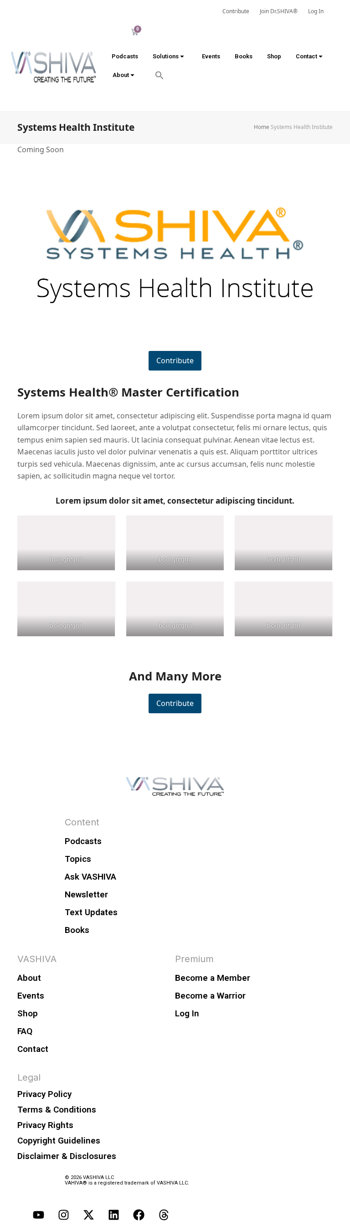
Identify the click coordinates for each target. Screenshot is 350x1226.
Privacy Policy (44, 1094)
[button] (159, 75)
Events (211, 56)
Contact (306, 56)
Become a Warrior (210, 995)
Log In (187, 1013)
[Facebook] (138, 1214)
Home (261, 127)
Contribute (175, 360)
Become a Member (212, 978)
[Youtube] (38, 1214)
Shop (274, 56)
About (121, 75)
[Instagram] (63, 1214)
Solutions (166, 56)
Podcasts (125, 56)
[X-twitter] (88, 1214)
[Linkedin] (113, 1214)
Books (243, 56)
